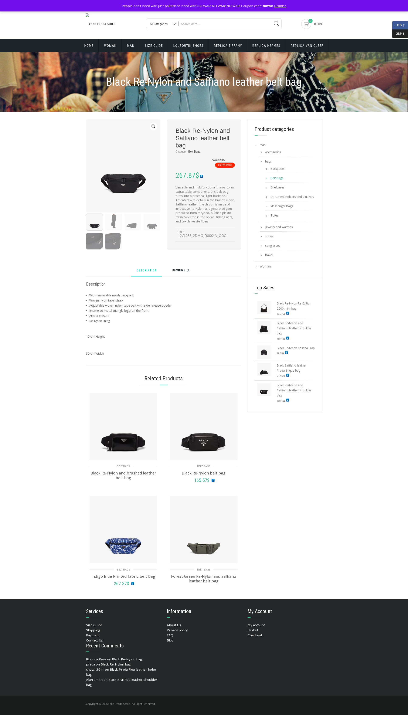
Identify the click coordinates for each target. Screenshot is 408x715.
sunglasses (272, 246)
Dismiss (280, 6)
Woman (110, 46)
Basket (253, 630)
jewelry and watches (279, 227)
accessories (273, 152)
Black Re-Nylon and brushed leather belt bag (123, 475)
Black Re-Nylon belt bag (203, 473)
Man (131, 46)
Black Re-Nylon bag (127, 659)
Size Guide (154, 46)
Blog (170, 640)
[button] (153, 126)
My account (256, 625)
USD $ (400, 25)
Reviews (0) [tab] (181, 270)
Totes (274, 215)
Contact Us (94, 640)
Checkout (255, 635)
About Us (174, 625)
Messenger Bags (282, 206)
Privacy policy (177, 630)
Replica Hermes (266, 46)
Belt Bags (194, 151)
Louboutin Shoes (188, 46)
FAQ (170, 635)
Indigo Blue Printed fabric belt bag (123, 576)
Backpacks (278, 169)
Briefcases (278, 187)
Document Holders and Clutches (292, 197)
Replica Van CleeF (307, 46)
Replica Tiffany (228, 46)
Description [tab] (146, 270)
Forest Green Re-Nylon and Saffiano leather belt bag (203, 578)
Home (89, 46)
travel (269, 255)
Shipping (93, 630)
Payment (93, 635)
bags (268, 161)
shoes (269, 236)
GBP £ (398, 33)
